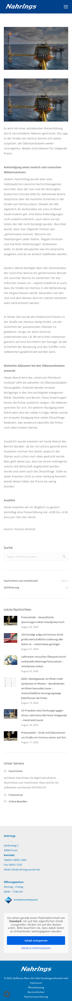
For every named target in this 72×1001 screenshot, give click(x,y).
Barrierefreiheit (36, 992)
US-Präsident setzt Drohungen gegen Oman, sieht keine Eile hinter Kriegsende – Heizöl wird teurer (44, 715)
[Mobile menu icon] (66, 6)
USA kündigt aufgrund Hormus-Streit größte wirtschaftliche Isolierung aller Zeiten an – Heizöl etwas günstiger (42, 639)
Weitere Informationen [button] (36, 948)
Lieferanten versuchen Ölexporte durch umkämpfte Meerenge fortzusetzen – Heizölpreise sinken (43, 661)
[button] (7, 994)
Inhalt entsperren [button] (36, 940)
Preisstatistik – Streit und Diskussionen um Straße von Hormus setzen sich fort (43, 735)
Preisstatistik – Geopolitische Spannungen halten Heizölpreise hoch (43, 619)
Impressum (36, 982)
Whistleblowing (36, 987)
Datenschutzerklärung (36, 996)
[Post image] (10, 620)
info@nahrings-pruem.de (25, 869)
